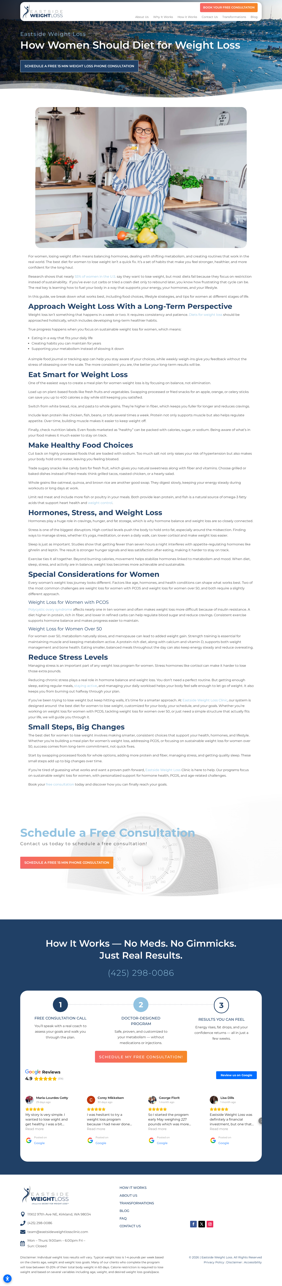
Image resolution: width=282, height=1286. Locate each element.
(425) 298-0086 (141, 973)
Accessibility (253, 1262)
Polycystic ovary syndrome (50, 609)
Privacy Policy (214, 1262)
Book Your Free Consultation (229, 7)
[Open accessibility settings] (7, 1278)
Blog (254, 17)
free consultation (60, 784)
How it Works (187, 17)
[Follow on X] (201, 1224)
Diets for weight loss (205, 315)
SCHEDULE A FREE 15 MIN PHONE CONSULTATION (66, 863)
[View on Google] (29, 1100)
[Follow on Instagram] (210, 1224)
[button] (20, 1120)
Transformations (234, 17)
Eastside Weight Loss (163, 770)
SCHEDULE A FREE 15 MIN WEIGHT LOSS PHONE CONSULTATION (79, 66)
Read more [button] (34, 1129)
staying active (85, 686)
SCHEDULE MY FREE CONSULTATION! (141, 1057)
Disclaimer (234, 1262)
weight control (100, 503)
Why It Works (163, 17)
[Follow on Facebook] (193, 1224)
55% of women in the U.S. (95, 276)
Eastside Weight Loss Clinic (204, 700)
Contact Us (210, 17)
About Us (142, 17)
